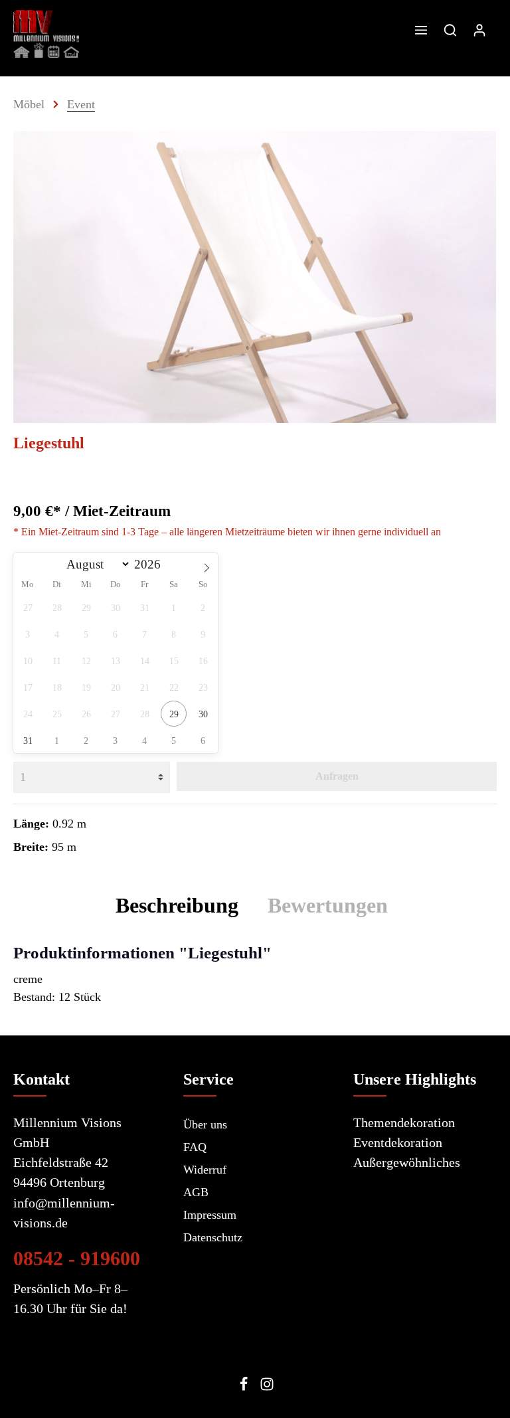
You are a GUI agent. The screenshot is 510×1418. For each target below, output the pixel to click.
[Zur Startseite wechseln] (46, 34)
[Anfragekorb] (496, 30)
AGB (196, 1192)
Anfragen (337, 776)
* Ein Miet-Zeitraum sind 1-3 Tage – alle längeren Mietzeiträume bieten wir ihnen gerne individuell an (227, 531)
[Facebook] (245, 1387)
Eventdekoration (397, 1142)
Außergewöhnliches (406, 1162)
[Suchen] (450, 30)
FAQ (195, 1147)
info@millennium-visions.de (64, 1213)
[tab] (177, 905)
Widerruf (204, 1170)
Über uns (205, 1124)
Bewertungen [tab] (328, 905)
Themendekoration (404, 1122)
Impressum (209, 1215)
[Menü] (421, 30)
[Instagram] (267, 1387)
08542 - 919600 (76, 1258)
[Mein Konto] (479, 30)
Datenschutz (212, 1237)
